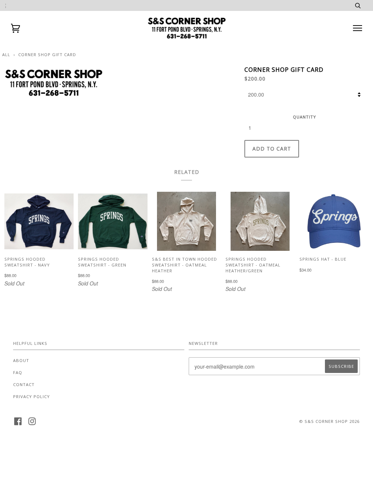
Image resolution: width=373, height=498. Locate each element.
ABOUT (21, 360)
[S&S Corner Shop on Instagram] (32, 423)
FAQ (17, 372)
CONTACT (24, 384)
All (6, 54)
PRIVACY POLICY (31, 396)
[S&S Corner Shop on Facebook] (18, 423)
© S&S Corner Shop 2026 (329, 421)
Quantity (304, 117)
